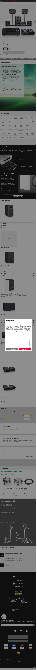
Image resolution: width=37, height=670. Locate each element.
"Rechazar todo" (21, 327)
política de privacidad (11, 337)
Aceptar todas (24, 349)
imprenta (18, 337)
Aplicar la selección (12, 349)
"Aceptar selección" (24, 333)
